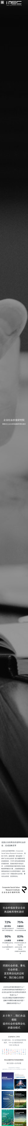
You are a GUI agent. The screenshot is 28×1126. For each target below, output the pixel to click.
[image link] (8, 1081)
